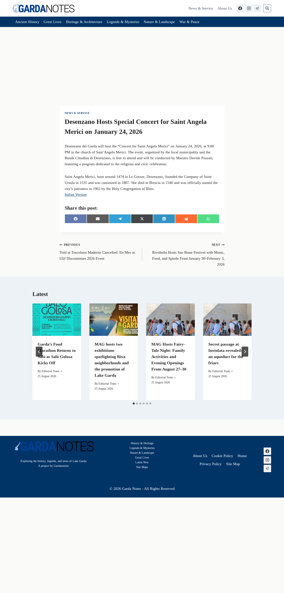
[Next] (245, 352)
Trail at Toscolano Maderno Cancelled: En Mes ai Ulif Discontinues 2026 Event (97, 251)
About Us (224, 8)
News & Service (200, 8)
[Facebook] (240, 8)
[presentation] (56, 319)
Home (242, 456)
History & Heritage (142, 443)
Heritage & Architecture (84, 22)
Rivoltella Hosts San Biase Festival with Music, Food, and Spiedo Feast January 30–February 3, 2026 (188, 254)
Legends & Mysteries (123, 22)
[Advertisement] (142, 58)
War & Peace (189, 22)
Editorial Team (50, 371)
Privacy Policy (211, 464)
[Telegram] (257, 8)
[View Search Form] (267, 8)
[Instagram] (249, 8)
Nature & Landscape (159, 22)
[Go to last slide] (39, 352)
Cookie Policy (222, 456)
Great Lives (52, 22)
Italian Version (76, 194)
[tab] (134, 403)
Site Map (141, 467)
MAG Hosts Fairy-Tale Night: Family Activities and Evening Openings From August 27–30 (168, 356)
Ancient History (27, 22)
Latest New (142, 462)
